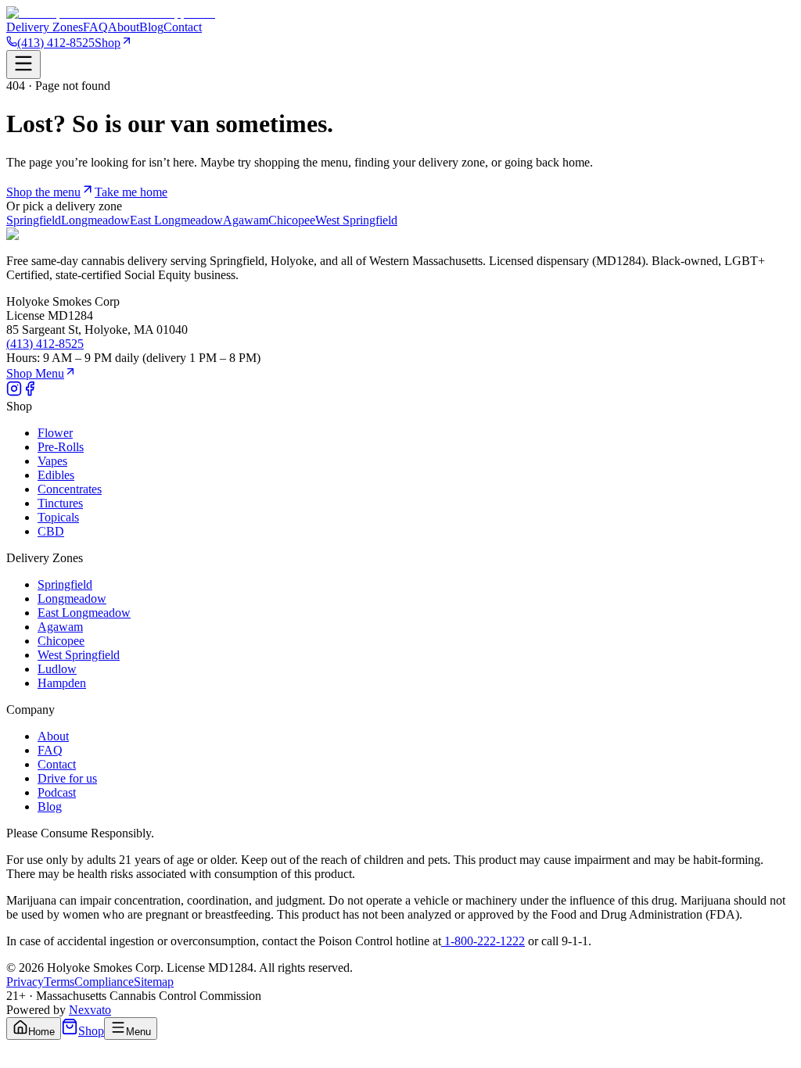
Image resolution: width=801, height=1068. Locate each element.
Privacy (25, 981)
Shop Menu (35, 373)
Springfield (33, 220)
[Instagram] (14, 392)
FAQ (95, 27)
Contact (182, 27)
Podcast (57, 792)
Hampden (62, 683)
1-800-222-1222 (483, 941)
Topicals (58, 517)
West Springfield (356, 220)
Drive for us (67, 778)
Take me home (131, 192)
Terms (59, 981)
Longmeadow (95, 220)
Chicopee (291, 220)
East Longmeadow (176, 220)
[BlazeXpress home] (110, 13)
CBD (51, 531)
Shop (107, 42)
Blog (151, 27)
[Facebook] (30, 392)
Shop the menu (43, 192)
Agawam (245, 220)
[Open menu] (23, 64)
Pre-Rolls (61, 446)
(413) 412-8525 (56, 42)
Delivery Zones (44, 27)
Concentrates (70, 489)
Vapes (52, 461)
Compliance (104, 981)
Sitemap (154, 981)
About (123, 27)
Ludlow (57, 669)
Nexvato (90, 1009)
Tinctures (60, 503)
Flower (55, 432)
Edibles (56, 475)
